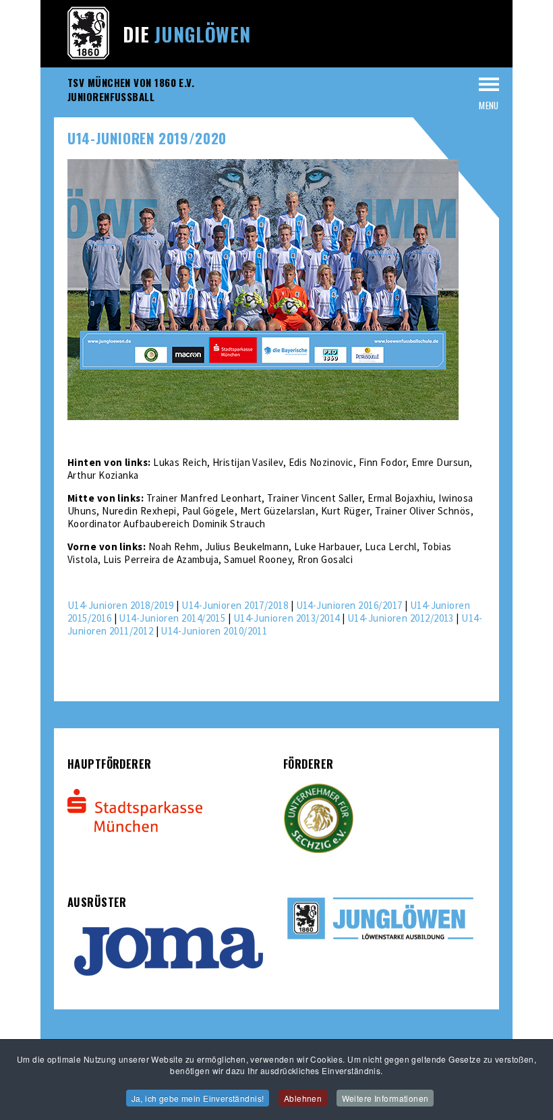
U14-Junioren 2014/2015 (172, 618)
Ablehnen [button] (303, 1098)
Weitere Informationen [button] (385, 1098)
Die (187, 34)
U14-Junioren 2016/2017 (349, 605)
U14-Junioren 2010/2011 (214, 630)
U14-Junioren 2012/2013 (400, 618)
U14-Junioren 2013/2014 (286, 618)
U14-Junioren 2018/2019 (120, 605)
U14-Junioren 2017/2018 (234, 605)
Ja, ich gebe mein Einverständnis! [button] (198, 1098)
